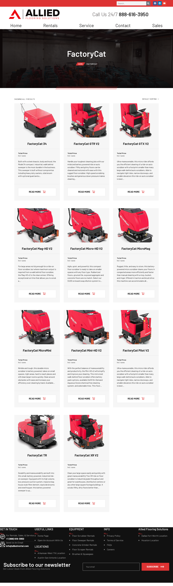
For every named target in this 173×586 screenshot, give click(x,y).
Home (16, 25)
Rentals (50, 25)
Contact (123, 25)
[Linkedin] (160, 3)
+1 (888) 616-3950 (15, 538)
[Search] (148, 3)
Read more (35, 191)
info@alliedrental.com (17, 546)
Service (86, 25)
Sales (157, 25)
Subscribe (153, 566)
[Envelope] (164, 3)
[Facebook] (155, 3)
